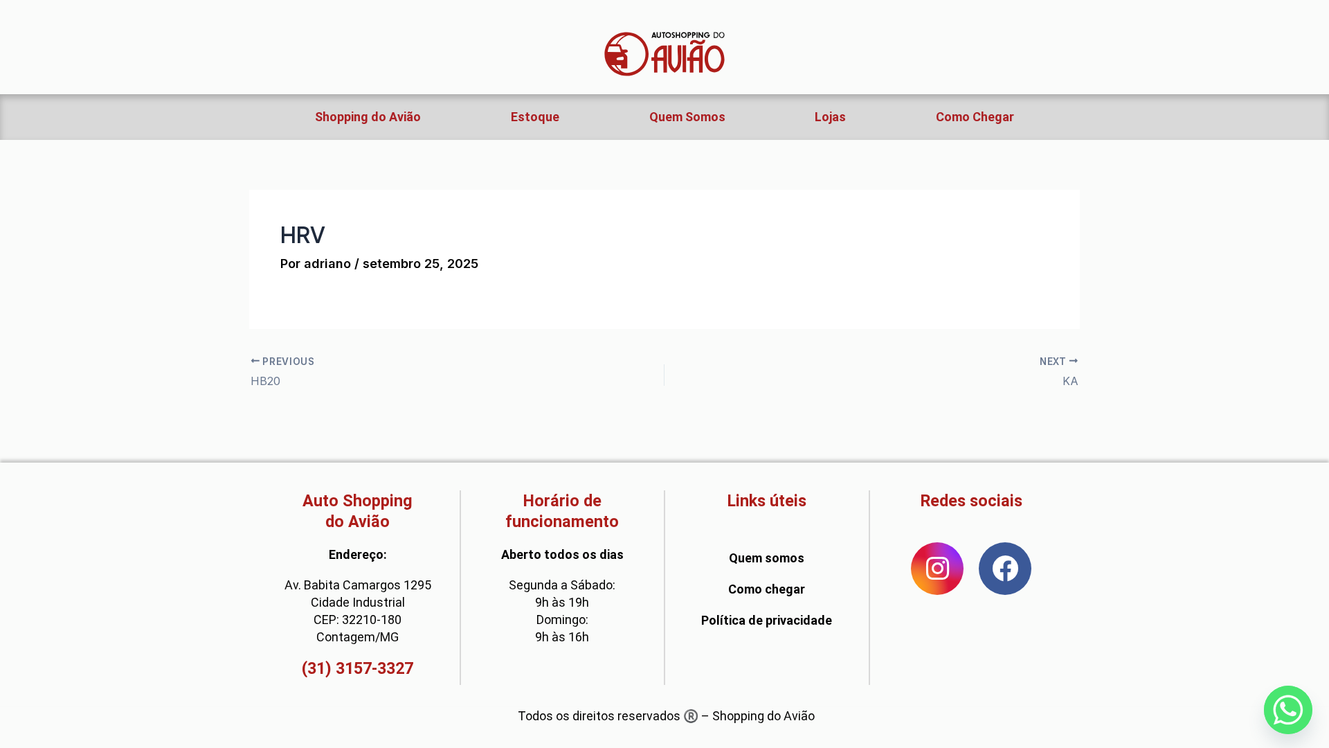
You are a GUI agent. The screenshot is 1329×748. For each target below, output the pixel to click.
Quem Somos (687, 116)
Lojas (830, 116)
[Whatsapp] (1288, 710)
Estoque (535, 116)
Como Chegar (975, 116)
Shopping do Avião (368, 116)
